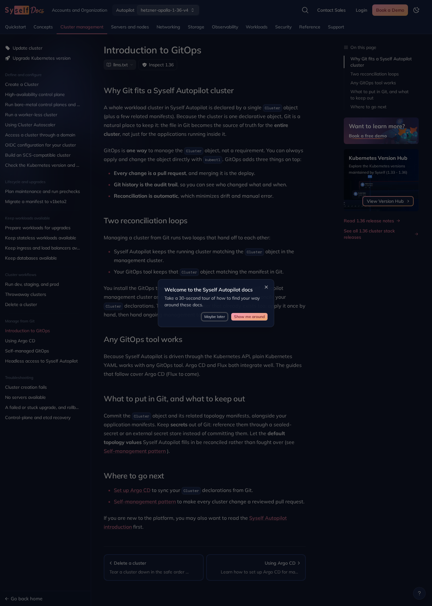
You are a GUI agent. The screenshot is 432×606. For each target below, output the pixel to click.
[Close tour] (266, 287)
